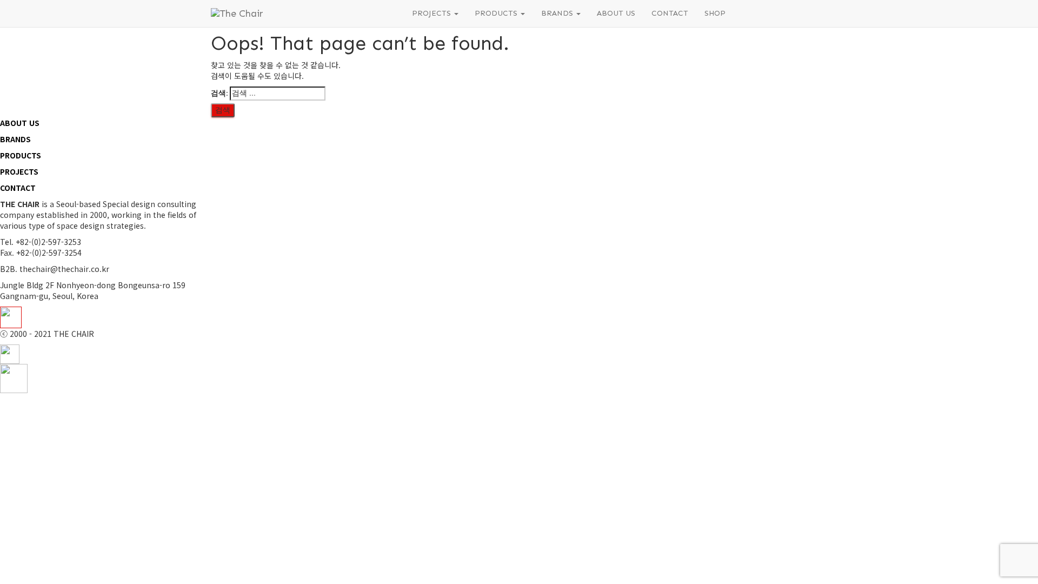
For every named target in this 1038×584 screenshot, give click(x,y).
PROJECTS (432, 13)
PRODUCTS (497, 13)
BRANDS (558, 13)
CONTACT (669, 13)
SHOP (715, 13)
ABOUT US (616, 13)
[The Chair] (303, 13)
